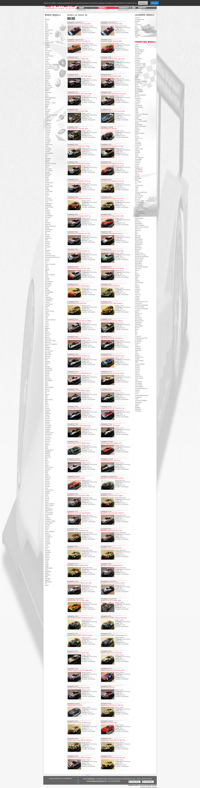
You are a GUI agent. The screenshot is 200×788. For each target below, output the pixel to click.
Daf (46, 156)
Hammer (48, 224)
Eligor (137, 131)
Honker (47, 236)
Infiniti (47, 252)
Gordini (47, 210)
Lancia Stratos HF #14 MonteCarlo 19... (79, 373)
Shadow (47, 491)
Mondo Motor (139, 258)
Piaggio (47, 431)
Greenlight (138, 159)
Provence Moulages (141, 308)
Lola (46, 318)
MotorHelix (138, 262)
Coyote (47, 151)
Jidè (46, 276)
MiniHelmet (138, 244)
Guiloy (137, 164)
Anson (137, 55)
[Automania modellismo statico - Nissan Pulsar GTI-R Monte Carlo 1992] (74, 594)
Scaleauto (138, 340)
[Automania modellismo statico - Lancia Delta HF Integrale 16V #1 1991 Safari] (108, 192)
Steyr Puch (48, 511)
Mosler (47, 377)
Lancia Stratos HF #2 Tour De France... (113, 373)
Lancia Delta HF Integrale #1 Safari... (79, 146)
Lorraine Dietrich (50, 320)
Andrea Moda (49, 42)
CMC (136, 109)
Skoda (47, 498)
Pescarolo (48, 426)
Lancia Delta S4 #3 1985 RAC (110, 286)
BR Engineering (50, 97)
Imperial (47, 250)
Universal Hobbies (141, 400)
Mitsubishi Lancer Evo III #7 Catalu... (112, 495)
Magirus (47, 328)
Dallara (47, 162)
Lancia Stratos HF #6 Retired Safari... (79, 391)
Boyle (47, 96)
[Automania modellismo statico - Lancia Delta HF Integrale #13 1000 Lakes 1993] (108, 157)
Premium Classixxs (141, 301)
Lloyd (46, 316)
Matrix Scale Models (142, 227)
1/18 (73, 18)
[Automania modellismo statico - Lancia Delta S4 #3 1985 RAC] (108, 297)
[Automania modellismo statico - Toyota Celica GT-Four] (108, 699)
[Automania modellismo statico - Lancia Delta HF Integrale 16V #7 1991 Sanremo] (74, 227)
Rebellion (48, 452)
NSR (136, 277)
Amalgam (138, 53)
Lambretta (48, 301)
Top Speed (138, 385)
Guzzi (47, 219)
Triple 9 (137, 390)
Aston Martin (49, 56)
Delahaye (48, 174)
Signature (138, 350)
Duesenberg (49, 186)
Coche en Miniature (141, 114)
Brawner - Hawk (50, 103)
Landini (47, 306)
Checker (47, 125)
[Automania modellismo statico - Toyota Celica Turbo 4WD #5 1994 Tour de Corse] (108, 751)
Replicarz (138, 324)
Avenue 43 (138, 72)
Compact (48, 141)
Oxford (137, 286)
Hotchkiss (48, 238)
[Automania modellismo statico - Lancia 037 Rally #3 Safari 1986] (108, 87)
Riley (46, 460)
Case (46, 118)
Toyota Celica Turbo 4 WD (109, 723)
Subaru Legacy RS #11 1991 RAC (111, 653)
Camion (137, 18)
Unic (46, 549)
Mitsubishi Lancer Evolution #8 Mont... (79, 513)
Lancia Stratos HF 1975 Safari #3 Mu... (79, 426)
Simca (47, 497)
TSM (136, 399)
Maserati (48, 342)
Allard (47, 32)
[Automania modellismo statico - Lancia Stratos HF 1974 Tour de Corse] (108, 419)
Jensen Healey (50, 275)
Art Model (138, 58)
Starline (137, 366)
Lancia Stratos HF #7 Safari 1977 (111, 391)
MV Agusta (48, 380)
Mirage (47, 367)
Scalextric (138, 341)
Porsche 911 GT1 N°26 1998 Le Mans (113, 583)
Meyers (47, 358)
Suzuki (47, 526)
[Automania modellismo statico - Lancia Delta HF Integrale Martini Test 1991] (108, 245)
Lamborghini (49, 299)
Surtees (47, 524)
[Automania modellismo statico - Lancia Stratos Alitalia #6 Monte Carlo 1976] (74, 367)
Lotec (47, 321)
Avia (46, 70)
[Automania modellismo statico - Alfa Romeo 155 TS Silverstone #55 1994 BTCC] (74, 35)
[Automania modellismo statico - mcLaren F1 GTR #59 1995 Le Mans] (108, 489)
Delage (47, 172)
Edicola (137, 130)
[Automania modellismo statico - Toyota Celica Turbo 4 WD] (108, 734)
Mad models (139, 218)
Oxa (136, 284)
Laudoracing (139, 204)
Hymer (47, 245)
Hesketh (47, 231)
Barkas (47, 73)
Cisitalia (47, 132)
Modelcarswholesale (141, 256)
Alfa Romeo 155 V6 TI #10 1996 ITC (78, 41)
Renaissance (139, 321)
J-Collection (139, 185)
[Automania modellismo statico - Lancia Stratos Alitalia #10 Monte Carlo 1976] (108, 349)
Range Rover (49, 450)
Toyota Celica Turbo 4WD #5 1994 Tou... (113, 740)
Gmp (136, 156)
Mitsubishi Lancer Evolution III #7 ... (112, 548)
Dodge (47, 179)
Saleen (47, 476)
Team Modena (49, 531)
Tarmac (137, 374)
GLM (136, 154)
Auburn (47, 59)
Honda (47, 235)
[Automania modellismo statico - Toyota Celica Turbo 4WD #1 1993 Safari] (74, 751)
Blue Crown (49, 87)
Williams (48, 575)
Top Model (138, 383)
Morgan (47, 373)
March (47, 335)
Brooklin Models (140, 95)
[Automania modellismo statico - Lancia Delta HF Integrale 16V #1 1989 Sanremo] (108, 175)
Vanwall (47, 550)
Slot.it (137, 354)
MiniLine (138, 246)
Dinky (137, 123)
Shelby (47, 493)
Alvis (46, 37)
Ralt (46, 446)
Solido (137, 359)
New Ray (138, 268)
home (81, 8)
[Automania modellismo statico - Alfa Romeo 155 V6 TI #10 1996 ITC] (74, 52)
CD (46, 122)
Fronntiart (138, 144)
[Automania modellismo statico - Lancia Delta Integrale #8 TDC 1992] (74, 280)
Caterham (48, 120)
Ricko (137, 329)
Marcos (47, 337)
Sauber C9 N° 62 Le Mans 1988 (111, 600)
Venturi (47, 556)
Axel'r (137, 74)
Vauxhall (48, 552)
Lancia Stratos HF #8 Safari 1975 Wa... (79, 408)
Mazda (47, 349)
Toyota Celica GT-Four (108, 688)
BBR (136, 78)
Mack (47, 327)
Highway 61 (139, 168)
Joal (136, 190)
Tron (136, 393)
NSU (46, 396)
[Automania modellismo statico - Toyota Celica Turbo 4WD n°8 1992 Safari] (74, 769)
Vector (47, 554)
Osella (47, 408)
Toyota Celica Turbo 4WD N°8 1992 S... (79, 757)
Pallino (137, 288)
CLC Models (139, 107)
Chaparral (48, 124)
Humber (47, 243)
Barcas (47, 71)
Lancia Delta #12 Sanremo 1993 (77, 128)
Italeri (137, 180)
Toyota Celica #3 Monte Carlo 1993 (78, 688)
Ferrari (47, 195)
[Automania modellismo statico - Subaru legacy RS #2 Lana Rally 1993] (74, 681)
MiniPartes (138, 248)
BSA (46, 108)
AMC (46, 38)
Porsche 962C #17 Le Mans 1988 (78, 600)
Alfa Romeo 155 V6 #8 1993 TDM (111, 24)
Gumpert (48, 217)
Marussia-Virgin (50, 340)
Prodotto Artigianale (141, 305)
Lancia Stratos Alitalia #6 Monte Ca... (79, 356)
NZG (136, 279)
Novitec (137, 275)
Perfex (137, 293)
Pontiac (47, 439)
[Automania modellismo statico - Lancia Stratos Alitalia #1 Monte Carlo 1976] (74, 349)
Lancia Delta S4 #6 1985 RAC (76, 303)
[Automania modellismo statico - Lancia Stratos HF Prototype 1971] (108, 454)
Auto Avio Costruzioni (52, 64)
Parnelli (47, 417)
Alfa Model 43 (139, 50)
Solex (47, 502)
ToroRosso (48, 537)
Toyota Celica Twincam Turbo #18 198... (113, 757)
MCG (136, 234)
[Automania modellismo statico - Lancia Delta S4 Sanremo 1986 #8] (108, 332)
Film (136, 23)
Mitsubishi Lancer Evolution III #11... (78, 548)
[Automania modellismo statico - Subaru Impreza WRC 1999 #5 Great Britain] (74, 647)
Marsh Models (139, 225)
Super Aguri (49, 523)
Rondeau (48, 469)
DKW (46, 177)
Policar (137, 296)
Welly (137, 406)
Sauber (47, 479)
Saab (46, 474)
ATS (46, 58)
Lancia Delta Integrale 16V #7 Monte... (113, 268)
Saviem (47, 483)
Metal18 (137, 237)
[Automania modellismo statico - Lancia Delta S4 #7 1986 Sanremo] (108, 315)
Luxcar (137, 215)
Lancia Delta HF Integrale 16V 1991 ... (79, 233)
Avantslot (138, 71)
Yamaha (47, 578)
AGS (46, 25)
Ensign (47, 189)
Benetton (48, 77)
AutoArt (137, 62)
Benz (46, 80)
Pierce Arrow (49, 432)
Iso (46, 262)
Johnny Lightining (141, 192)
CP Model (138, 119)
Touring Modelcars (141, 388)
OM (46, 401)
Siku (136, 352)
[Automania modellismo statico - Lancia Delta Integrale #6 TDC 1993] (108, 262)
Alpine (47, 35)
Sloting (137, 355)
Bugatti (47, 111)
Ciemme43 (138, 105)
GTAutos (138, 161)
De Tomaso (49, 170)
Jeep (46, 273)
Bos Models (139, 91)
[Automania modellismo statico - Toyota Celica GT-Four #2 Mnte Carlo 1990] (74, 734)
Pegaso (47, 422)
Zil (46, 583)
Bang (136, 76)
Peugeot (47, 429)
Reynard (47, 457)
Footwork (48, 198)
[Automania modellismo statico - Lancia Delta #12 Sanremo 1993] (74, 140)
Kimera (47, 287)
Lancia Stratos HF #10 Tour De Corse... (113, 356)
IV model (138, 182)
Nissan (47, 391)
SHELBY (138, 347)
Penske (47, 424)
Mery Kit (138, 236)
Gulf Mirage (49, 215)
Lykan (47, 325)
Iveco (47, 268)
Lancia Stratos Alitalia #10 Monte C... (112, 338)
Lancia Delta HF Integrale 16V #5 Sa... (79, 198)
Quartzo (137, 310)
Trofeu (137, 392)
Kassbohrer (49, 281)
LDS (46, 307)
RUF (46, 472)
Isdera (47, 261)
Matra (47, 346)
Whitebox (138, 409)
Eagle (47, 188)
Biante (137, 86)
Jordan (47, 278)
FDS (136, 140)
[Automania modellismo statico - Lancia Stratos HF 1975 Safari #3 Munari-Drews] (74, 437)
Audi (46, 61)
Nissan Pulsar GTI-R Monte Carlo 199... (79, 583)
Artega (47, 54)
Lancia (47, 302)
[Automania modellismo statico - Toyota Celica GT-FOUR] (74, 716)
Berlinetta (138, 83)
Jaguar (47, 269)
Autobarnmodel (140, 64)
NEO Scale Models (141, 267)
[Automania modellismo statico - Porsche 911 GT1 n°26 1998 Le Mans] (108, 594)
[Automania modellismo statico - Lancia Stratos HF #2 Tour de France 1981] (108, 384)
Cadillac (47, 117)
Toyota (47, 540)
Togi (136, 380)
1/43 (69, 18)
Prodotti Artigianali (141, 30)
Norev (137, 274)
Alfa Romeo (49, 30)
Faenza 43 (138, 138)
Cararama (138, 98)
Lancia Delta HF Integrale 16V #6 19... (113, 198)
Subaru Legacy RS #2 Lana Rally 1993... (80, 670)
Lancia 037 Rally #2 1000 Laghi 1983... (113, 59)
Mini (46, 365)
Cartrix (137, 104)
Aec (46, 23)
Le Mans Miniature (141, 208)
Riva (46, 464)
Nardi (46, 384)
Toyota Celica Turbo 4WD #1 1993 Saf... (80, 740)
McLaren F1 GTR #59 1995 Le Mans (112, 478)
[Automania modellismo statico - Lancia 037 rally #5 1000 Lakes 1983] (74, 105)
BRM (46, 106)
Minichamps (139, 242)
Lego (136, 209)
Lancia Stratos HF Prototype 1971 (111, 443)
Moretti (47, 372)
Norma (47, 394)
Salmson (48, 478)
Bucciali (47, 110)
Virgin (47, 564)
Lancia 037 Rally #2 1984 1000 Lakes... (79, 76)
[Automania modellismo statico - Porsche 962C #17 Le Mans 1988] (74, 612)
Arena (137, 57)
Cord (46, 146)
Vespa (47, 559)
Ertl (136, 135)
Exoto (137, 137)
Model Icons (139, 253)
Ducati (47, 184)
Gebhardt (48, 205)
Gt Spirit (47, 214)
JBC (46, 271)
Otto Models (139, 282)
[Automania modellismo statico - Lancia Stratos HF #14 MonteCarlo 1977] (74, 384)
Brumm (137, 97)
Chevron (47, 129)
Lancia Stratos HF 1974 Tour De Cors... (113, 408)
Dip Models (138, 124)
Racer (137, 312)
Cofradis (138, 116)
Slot (136, 33)
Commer (48, 139)
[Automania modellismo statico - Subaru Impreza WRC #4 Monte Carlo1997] (74, 629)
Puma (47, 443)
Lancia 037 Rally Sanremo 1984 (77, 111)
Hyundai (47, 247)
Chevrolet (48, 127)
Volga (47, 566)
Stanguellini (49, 509)
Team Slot (138, 376)
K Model (138, 194)
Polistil (137, 298)
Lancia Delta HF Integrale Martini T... (112, 233)
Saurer (47, 481)
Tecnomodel (139, 378)
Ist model (138, 178)
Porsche (47, 441)
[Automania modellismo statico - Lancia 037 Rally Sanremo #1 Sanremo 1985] (108, 105)
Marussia (48, 339)
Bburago (138, 79)
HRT (46, 240)
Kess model (139, 196)
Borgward (48, 92)
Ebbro (137, 128)
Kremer (47, 294)
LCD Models (139, 206)
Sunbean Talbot (50, 521)
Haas (46, 221)
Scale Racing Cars (141, 338)
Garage (137, 150)
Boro (46, 94)
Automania (138, 67)
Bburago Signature (141, 81)
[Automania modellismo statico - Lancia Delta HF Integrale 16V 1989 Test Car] (108, 227)
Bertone (47, 84)
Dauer (47, 167)
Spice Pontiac (49, 504)
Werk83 (137, 407)
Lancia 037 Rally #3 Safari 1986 (111, 76)
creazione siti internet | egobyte (148, 787)
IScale (137, 177)
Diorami (137, 21)
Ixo (136, 183)
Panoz (47, 415)
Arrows (47, 52)
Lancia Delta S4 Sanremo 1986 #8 (112, 321)
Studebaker (49, 514)
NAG (46, 382)
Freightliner (48, 203)
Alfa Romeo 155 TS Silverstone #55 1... (79, 24)
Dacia (47, 155)
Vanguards (138, 402)
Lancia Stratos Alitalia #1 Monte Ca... (79, 338)
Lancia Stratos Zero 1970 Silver (111, 460)
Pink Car (138, 295)
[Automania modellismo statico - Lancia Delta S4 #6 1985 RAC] (74, 315)
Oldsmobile (48, 399)
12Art (137, 45)
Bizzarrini (48, 85)
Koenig (47, 290)
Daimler (47, 160)
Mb (136, 232)
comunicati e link (127, 8)
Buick (47, 113)
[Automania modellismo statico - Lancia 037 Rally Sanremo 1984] (74, 122)
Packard (47, 410)
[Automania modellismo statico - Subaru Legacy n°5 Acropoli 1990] (74, 664)
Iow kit (137, 175)
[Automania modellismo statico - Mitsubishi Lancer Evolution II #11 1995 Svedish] (74, 542)
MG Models (139, 239)
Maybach (48, 347)
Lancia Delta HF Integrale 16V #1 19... (113, 163)
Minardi (47, 361)
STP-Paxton (49, 512)
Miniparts (138, 249)
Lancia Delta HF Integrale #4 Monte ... (79, 163)
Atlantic (137, 60)
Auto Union (48, 66)
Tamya (137, 373)
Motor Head (139, 260)
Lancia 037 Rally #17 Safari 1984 (78, 59)
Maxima (137, 230)
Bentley (47, 78)
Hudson (47, 242)
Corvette (48, 148)
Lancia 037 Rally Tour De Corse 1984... (113, 111)
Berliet (47, 82)
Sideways (138, 348)
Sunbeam (48, 519)
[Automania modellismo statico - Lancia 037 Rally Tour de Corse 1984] (108, 122)
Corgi (136, 117)
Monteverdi (48, 370)
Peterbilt (47, 427)
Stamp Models (140, 364)
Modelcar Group (140, 255)
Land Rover (49, 304)
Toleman (48, 535)
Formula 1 (138, 25)
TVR (46, 545)
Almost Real (139, 52)
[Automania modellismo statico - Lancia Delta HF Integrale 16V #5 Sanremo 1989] (74, 210)
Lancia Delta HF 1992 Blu (109, 128)
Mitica (137, 251)
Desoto (47, 176)
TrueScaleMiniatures (142, 395)
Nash (46, 386)
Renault (47, 455)
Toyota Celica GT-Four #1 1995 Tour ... (113, 705)
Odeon (137, 281)
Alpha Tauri (48, 33)
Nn (46, 393)
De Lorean (48, 169)
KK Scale (138, 197)
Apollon (47, 45)
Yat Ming (138, 411)
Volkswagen (49, 568)
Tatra (46, 530)
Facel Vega (48, 191)
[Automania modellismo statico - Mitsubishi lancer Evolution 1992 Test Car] (108, 524)
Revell (137, 328)
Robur (47, 465)
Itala (46, 266)
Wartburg (48, 571)
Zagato (47, 580)
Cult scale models (141, 121)
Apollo (47, 44)
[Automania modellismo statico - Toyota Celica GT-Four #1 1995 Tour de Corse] (108, 716)
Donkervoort (49, 183)
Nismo (47, 389)
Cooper (47, 143)
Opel (46, 403)
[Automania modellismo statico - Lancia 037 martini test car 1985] (108, 52)
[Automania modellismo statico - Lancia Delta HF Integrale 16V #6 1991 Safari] (108, 210)
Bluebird (47, 89)
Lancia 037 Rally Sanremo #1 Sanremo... (114, 94)
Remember (138, 319)
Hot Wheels (139, 170)
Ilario (136, 173)
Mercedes (48, 354)
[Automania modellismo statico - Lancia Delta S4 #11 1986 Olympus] (74, 297)
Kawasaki (48, 283)
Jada (136, 187)
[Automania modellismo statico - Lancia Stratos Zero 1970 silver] (108, 472)
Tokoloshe (138, 381)
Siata (46, 495)
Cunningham (49, 153)
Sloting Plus (139, 357)
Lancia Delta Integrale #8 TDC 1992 (78, 268)
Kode (46, 288)
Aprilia (47, 47)
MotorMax (138, 263)
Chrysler (47, 130)
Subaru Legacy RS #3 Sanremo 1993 (112, 670)
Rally (136, 32)
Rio (136, 331)
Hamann (47, 222)
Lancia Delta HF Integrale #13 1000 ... (113, 146)
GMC (46, 209)
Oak (46, 398)
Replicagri (138, 322)
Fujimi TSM (139, 149)
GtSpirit (137, 163)
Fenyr (47, 193)
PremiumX (138, 303)
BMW (47, 91)
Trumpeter (138, 397)
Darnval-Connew (50, 163)
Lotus (47, 323)
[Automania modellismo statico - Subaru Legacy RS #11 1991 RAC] (108, 664)
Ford (46, 202)
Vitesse (137, 404)
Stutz (46, 516)
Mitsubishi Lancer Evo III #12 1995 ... (79, 495)
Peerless (48, 420)
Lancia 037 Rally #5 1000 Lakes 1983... (79, 94)
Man (46, 330)
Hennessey (48, 229)
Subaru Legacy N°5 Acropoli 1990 (78, 653)
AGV (46, 28)
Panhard (47, 413)
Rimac (47, 462)
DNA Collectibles (140, 126)
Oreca (47, 405)
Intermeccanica (50, 255)
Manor (47, 332)
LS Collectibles (140, 213)
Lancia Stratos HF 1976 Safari (110, 426)
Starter (137, 367)
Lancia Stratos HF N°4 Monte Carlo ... (79, 443)
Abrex (137, 46)
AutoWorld (138, 69)
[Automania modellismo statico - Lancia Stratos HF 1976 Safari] (108, 437)
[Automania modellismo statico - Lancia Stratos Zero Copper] (74, 489)
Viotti (46, 561)
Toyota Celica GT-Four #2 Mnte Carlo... (79, 723)
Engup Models (140, 133)
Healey (47, 228)
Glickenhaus (49, 207)
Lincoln (47, 314)
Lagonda (48, 297)
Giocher (137, 152)
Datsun (47, 165)
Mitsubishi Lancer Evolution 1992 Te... (113, 513)
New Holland (49, 387)
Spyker (47, 507)
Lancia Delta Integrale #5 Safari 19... (78, 251)
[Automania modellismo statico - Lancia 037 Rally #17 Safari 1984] (74, 70)
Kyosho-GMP (139, 201)
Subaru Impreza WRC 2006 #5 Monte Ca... (114, 635)
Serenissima (49, 490)
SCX (136, 345)
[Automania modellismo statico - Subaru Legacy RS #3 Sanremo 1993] (108, 681)
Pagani (47, 412)
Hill (46, 233)
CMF (136, 111)
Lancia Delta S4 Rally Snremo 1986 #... (79, 321)
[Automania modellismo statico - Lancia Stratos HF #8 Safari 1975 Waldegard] (74, 419)
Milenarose (138, 241)
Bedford (47, 75)
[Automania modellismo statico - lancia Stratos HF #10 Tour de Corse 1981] (108, 367)
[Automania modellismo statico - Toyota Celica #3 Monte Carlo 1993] (74, 699)
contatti (142, 8)
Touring (47, 538)
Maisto (137, 220)
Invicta (47, 259)
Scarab (47, 486)
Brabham (48, 99)
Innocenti (48, 254)
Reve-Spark (139, 326)
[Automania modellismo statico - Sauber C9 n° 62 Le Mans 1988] (108, 612)
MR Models (139, 265)
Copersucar (49, 144)
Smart (47, 500)
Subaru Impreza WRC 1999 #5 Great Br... (80, 635)
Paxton (47, 419)
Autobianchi (49, 68)
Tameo (137, 371)
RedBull (47, 453)
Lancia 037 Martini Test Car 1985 (111, 41)
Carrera (137, 100)
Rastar (137, 315)
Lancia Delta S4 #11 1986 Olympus (78, 286)
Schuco (137, 343)
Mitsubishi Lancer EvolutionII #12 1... (112, 565)
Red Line (138, 317)
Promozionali (139, 307)
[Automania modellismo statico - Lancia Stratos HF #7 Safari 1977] (108, 402)
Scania (47, 485)
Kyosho (137, 199)
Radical (47, 445)
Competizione (139, 19)
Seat (46, 488)
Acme (137, 48)
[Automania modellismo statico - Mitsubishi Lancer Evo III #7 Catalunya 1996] (108, 507)
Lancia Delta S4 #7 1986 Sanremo (112, 303)
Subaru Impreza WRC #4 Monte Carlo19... (80, 618)
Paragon (138, 289)
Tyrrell (47, 547)
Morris (47, 375)
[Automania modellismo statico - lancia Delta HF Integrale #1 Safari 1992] (74, 157)
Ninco (137, 270)
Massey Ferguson (51, 344)
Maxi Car (138, 229)
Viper (46, 563)
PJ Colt (47, 436)
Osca (46, 406)
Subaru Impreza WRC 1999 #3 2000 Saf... (114, 618)
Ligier (46, 313)
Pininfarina (48, 434)
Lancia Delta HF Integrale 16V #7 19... (79, 216)
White (47, 573)
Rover (47, 471)
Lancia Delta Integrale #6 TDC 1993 (112, 251)
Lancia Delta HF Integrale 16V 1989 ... (113, 216)
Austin (47, 63)
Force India (48, 200)
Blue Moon (138, 90)
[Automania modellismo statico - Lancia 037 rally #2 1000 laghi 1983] (108, 70)
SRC (136, 362)
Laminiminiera (139, 203)
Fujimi (137, 147)
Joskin (47, 280)
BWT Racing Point (51, 115)
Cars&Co (138, 102)
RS (136, 334)
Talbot (47, 528)
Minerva (47, 363)
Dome (47, 181)
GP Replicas (139, 157)
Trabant (47, 542)
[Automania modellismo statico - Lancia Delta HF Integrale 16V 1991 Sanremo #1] (74, 245)
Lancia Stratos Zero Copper (76, 478)
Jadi (136, 189)
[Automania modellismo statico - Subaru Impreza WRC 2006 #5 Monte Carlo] (108, 647)
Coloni (47, 137)
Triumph (47, 544)
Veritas (47, 557)
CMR (136, 112)
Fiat (46, 196)
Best (136, 85)
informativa (143, 3)
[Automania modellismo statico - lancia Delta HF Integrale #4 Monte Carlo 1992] (74, 175)
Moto (136, 28)
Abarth (47, 19)
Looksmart (138, 211)
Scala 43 (138, 336)
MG (46, 360)
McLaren (48, 353)
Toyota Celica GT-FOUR (75, 705)
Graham (47, 212)
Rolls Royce (49, 467)
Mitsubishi (48, 368)
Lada (46, 295)
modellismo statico (62, 8)
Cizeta (47, 136)
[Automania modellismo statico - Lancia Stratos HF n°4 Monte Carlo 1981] (74, 454)
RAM (46, 448)
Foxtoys (137, 142)
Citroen (47, 134)
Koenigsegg (49, 292)
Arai (46, 49)
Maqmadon (138, 223)
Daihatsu (48, 158)
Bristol (47, 104)
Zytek (47, 585)
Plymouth (48, 438)
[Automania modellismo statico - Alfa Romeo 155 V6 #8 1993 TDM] (108, 35)
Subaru (47, 518)
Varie (136, 37)
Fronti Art (138, 145)
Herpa (137, 166)
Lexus (47, 309)
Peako (137, 291)
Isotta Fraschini (50, 264)
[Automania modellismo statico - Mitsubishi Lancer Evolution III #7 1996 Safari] (74, 577)
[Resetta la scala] (86, 15)
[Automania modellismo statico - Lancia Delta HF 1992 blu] (108, 140)
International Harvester (52, 257)
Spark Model (139, 360)
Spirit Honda (49, 505)
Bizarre (137, 88)
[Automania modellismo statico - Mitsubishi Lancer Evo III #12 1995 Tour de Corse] (74, 507)
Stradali (137, 35)
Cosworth (48, 150)
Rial (46, 458)
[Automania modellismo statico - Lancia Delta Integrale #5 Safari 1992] (74, 262)
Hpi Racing (138, 171)
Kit (136, 26)
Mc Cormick (49, 351)
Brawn (47, 101)
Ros (136, 333)
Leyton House (49, 311)
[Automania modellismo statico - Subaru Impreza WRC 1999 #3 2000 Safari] (108, 629)
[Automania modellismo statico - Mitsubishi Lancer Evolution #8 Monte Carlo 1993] (74, 524)
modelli (102, 8)
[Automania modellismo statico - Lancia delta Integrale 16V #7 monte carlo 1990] (108, 280)
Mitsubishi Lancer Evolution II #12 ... (112, 530)
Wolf (46, 577)
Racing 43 (138, 314)
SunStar (137, 369)
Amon (47, 40)
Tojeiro (47, 533)
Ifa (46, 248)
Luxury (137, 216)
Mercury (47, 356)
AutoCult (138, 65)
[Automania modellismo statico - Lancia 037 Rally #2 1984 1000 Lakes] (74, 87)
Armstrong (48, 51)
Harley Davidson (50, 226)
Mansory (48, 334)
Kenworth (48, 285)
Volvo (47, 570)
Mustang (48, 379)
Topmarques (139, 387)
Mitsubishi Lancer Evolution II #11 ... (78, 530)
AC (46, 21)
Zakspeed (48, 582)
